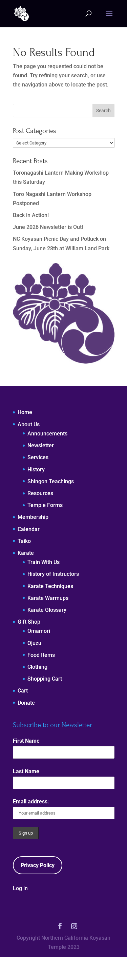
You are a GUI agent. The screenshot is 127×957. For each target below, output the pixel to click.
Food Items (41, 655)
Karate (26, 553)
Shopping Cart (44, 679)
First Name (26, 741)
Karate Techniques (50, 586)
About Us (29, 424)
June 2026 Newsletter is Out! (48, 227)
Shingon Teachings (50, 481)
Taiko (24, 541)
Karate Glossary (46, 610)
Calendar (29, 529)
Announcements (47, 433)
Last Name (26, 771)
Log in (20, 888)
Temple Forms (45, 505)
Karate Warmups (47, 598)
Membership (33, 517)
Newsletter (40, 445)
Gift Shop (29, 622)
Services (37, 457)
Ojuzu (34, 643)
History (36, 469)
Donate (26, 703)
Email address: (31, 801)
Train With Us (43, 562)
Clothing (37, 667)
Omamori (38, 631)
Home (25, 412)
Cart (23, 690)
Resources (40, 493)
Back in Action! (31, 215)
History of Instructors (53, 574)
